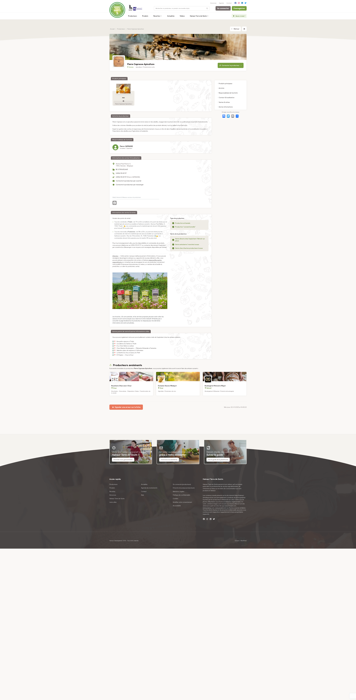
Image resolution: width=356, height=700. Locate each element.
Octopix (237, 540)
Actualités (170, 16)
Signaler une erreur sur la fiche (127, 407)
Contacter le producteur (230, 65)
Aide (142, 495)
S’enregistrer (239, 8)
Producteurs (132, 16)
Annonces (213, 3)
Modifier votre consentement (182, 502)
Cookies (175, 499)
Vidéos (182, 16)
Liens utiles (113, 502)
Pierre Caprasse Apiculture (123, 104)
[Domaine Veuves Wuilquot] (178, 376)
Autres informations (226, 107)
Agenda (221, 3)
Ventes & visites (224, 102)
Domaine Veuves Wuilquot (167, 386)
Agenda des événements (149, 488)
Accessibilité (177, 506)
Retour (236, 29)
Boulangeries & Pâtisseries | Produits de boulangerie (219, 391)
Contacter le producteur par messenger (130, 185)
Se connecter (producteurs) (182, 484)
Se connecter (223, 8)
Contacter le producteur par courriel (128, 181)
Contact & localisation (226, 97)
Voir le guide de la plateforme (218, 459)
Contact (229, 3)
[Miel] (123, 88)
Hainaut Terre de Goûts (198, 16)
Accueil (112, 29)
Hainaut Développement (116, 540)
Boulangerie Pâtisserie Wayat (215, 386)
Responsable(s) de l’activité (228, 93)
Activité (221, 88)
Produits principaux (225, 83)
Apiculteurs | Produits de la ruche (145, 67)
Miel (123, 97)
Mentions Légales (178, 491)
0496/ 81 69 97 (121, 173)
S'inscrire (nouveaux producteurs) (184, 488)
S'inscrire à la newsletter (169, 459)
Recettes (156, 16)
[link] (122, 341)
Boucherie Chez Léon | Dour (121, 386)
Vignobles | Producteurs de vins (167, 391)
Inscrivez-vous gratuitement (123, 459)
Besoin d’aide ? (240, 16)
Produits (145, 16)
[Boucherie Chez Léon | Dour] (131, 376)
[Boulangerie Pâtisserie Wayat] (225, 376)
